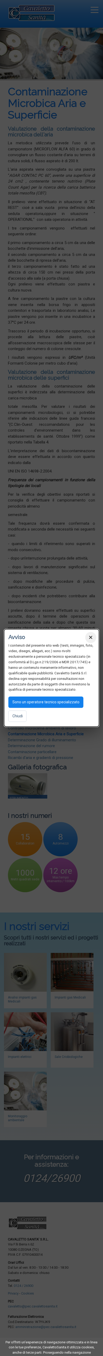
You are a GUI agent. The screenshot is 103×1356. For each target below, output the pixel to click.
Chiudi (17, 716)
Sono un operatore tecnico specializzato (45, 702)
